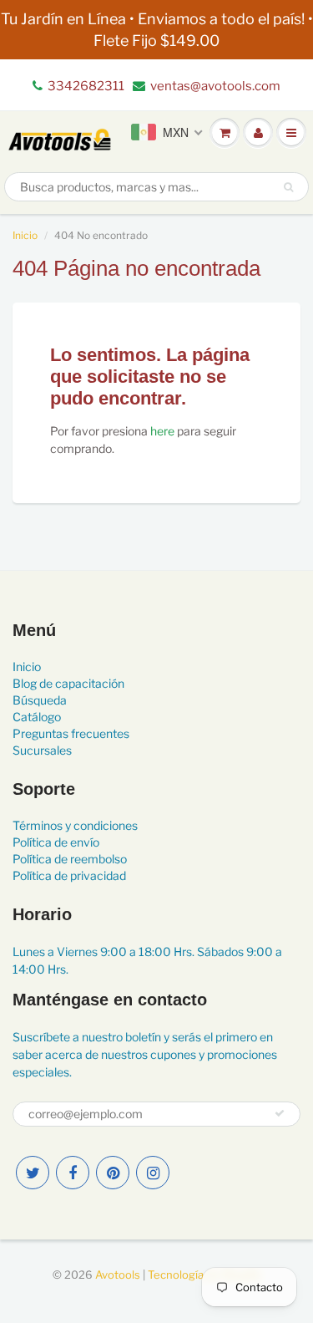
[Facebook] (72, 1172)
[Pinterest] (112, 1172)
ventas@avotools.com (215, 86)
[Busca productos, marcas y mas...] (288, 187)
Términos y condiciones (75, 825)
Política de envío (56, 842)
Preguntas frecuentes (71, 733)
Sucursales (42, 750)
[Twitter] (32, 1172)
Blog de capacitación (68, 683)
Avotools (117, 1274)
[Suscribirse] (279, 1113)
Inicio (25, 235)
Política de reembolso (70, 859)
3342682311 (86, 86)
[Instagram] (152, 1172)
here (162, 431)
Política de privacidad (69, 875)
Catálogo (37, 717)
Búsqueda (40, 700)
